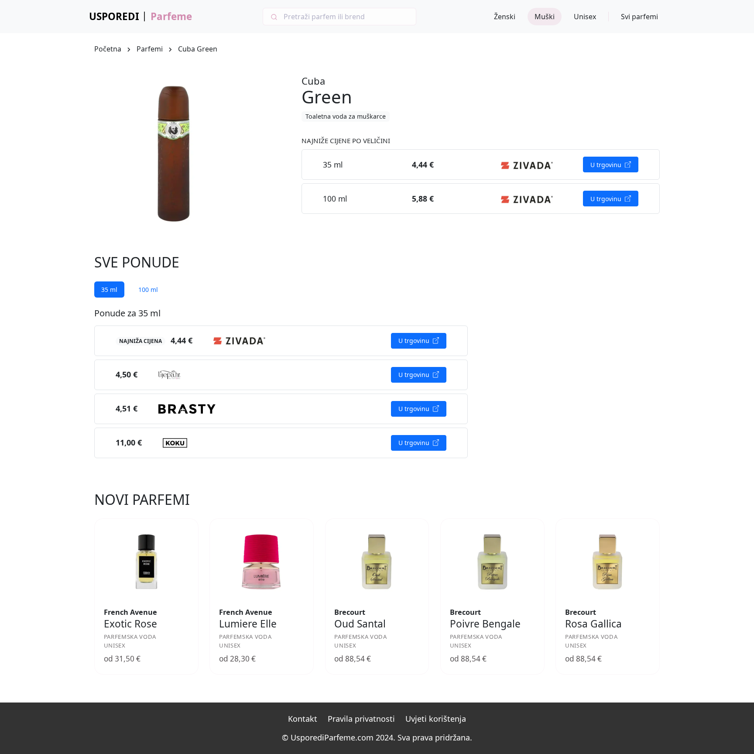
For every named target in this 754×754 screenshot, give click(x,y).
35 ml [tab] (109, 289)
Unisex (585, 16)
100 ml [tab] (148, 289)
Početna (107, 49)
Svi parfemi (639, 16)
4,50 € (126, 374)
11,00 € (129, 442)
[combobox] (339, 16)
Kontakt (302, 718)
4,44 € (181, 340)
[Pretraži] (273, 16)
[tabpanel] (281, 383)
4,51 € (126, 408)
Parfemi (150, 49)
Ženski (504, 16)
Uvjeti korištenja (435, 718)
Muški (545, 16)
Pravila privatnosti (361, 718)
